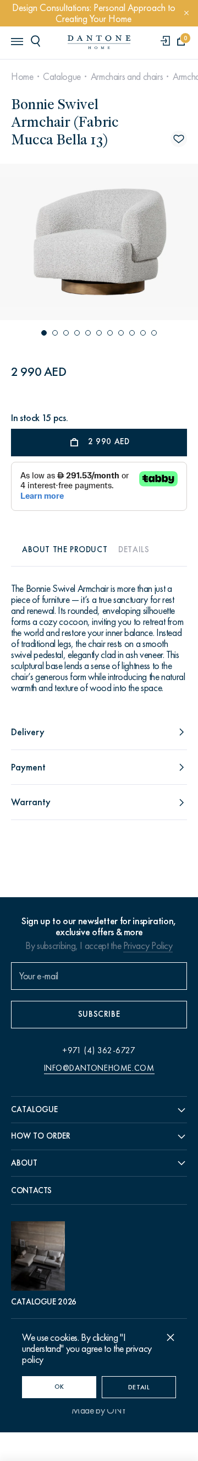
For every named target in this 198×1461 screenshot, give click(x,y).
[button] (44, 333)
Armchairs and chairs (127, 77)
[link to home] (99, 42)
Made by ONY (99, 1410)
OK (59, 1386)
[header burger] (16, 40)
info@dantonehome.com (99, 1068)
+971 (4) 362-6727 (98, 1050)
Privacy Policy (148, 946)
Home (22, 77)
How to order (40, 1136)
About (24, 1163)
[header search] (37, 41)
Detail (139, 1387)
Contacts (31, 1190)
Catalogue (62, 77)
